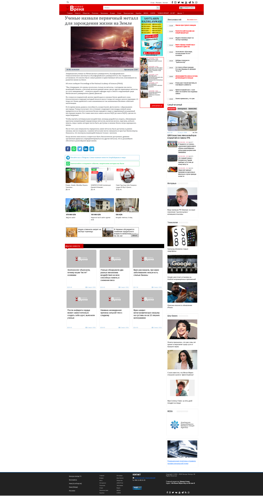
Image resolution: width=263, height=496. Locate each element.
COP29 (152, 13)
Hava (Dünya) (73, 487)
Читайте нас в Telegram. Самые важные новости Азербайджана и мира (98, 157)
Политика (95, 13)
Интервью (119, 475)
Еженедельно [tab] (182, 108)
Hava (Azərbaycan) (75, 483)
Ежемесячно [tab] (193, 108)
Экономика (104, 13)
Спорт (119, 13)
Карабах (138, 13)
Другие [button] (179, 13)
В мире (112, 13)
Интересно (102, 483)
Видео (118, 488)
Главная (70, 13)
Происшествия (128, 13)
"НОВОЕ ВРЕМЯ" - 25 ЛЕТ (166, 13)
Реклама (158, 2)
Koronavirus (73, 480)
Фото (100, 480)
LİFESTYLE (120, 483)
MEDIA (146, 13)
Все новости (191, 19)
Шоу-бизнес (120, 478)
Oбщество (86, 13)
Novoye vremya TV (75, 476)
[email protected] (139, 478)
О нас (153, 2)
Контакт (165, 2)
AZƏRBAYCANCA (188, 8)
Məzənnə (72, 491)
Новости (77, 13)
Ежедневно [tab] (172, 108)
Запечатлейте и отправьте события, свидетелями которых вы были (97, 163)
